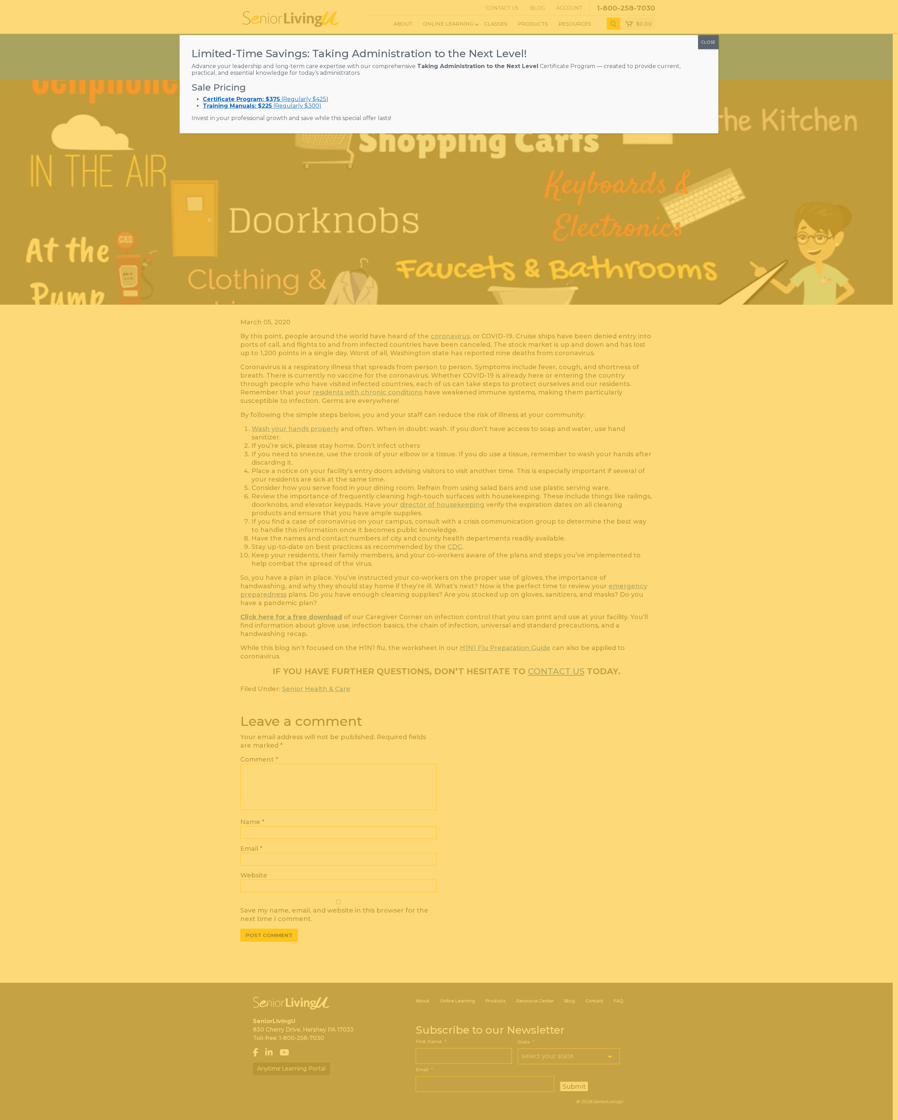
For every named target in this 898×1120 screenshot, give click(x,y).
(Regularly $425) (265, 99)
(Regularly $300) (262, 105)
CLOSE (708, 42)
